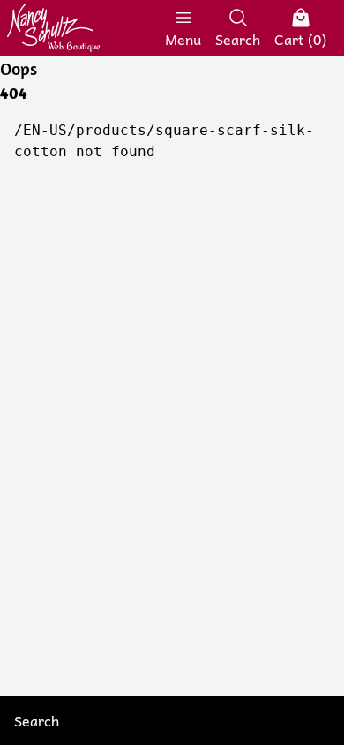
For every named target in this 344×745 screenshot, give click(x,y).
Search (237, 38)
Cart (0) (300, 38)
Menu (183, 38)
